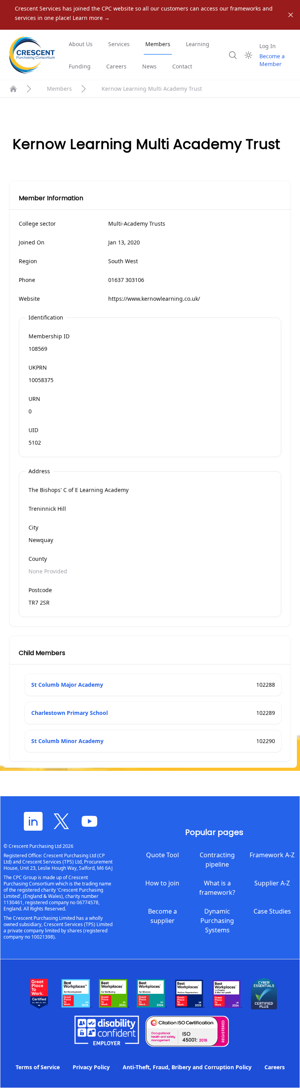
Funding (80, 66)
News (149, 66)
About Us (81, 44)
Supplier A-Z (272, 883)
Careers (116, 66)
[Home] (13, 89)
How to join (162, 883)
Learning (197, 44)
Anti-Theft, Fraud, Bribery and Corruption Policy (187, 1067)
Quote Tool (162, 855)
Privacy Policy (91, 1067)
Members (157, 44)
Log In (267, 46)
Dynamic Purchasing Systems (217, 920)
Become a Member (272, 60)
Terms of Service (38, 1067)
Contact (182, 66)
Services (119, 44)
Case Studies (272, 911)
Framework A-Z (272, 855)
